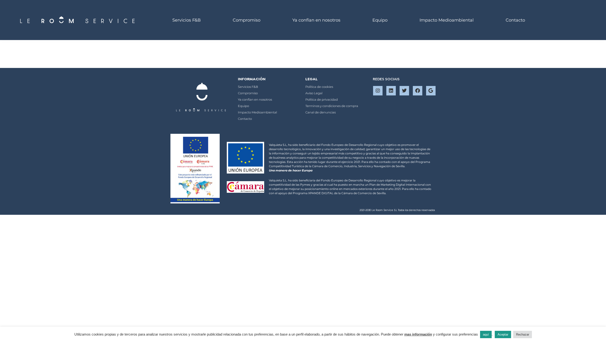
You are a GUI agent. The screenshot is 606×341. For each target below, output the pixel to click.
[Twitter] (404, 90)
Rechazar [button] (522, 334)
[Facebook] (417, 90)
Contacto (515, 20)
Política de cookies (319, 87)
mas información (418, 334)
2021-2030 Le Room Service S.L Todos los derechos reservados (398, 210)
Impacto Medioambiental (446, 20)
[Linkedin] (391, 90)
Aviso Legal (313, 93)
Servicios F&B (186, 20)
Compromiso (246, 20)
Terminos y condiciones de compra (331, 106)
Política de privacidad (321, 99)
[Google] (431, 90)
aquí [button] (486, 334)
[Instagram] (378, 90)
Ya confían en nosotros (316, 20)
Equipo (380, 20)
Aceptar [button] (503, 334)
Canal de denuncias (320, 112)
